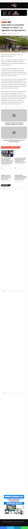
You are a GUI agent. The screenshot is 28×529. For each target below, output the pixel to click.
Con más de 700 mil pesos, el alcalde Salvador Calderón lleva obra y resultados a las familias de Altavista (7, 161)
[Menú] (26, 5)
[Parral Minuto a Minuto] (14, 5)
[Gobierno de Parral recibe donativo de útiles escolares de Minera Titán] (7, 170)
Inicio (2, 19)
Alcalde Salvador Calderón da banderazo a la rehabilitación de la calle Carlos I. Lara (21, 177)
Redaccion (4, 33)
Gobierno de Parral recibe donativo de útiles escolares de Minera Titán (6, 177)
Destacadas (7, 19)
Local (9, 22)
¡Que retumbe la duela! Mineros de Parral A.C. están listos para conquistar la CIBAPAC (20, 160)
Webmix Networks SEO (14, 523)
